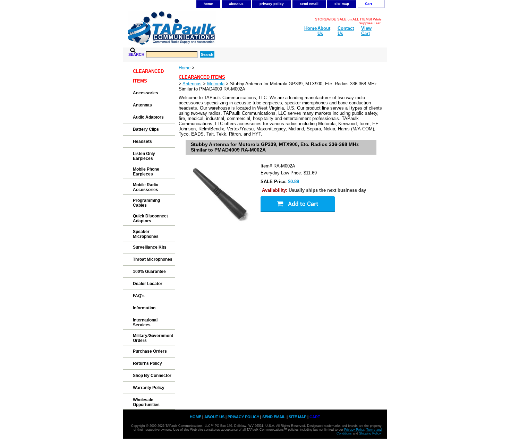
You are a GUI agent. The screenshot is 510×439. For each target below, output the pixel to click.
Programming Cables (146, 203)
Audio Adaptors (148, 117)
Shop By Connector (152, 375)
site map (341, 4)
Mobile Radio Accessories (145, 187)
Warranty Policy (148, 387)
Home (184, 67)
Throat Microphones (152, 259)
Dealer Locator (147, 283)
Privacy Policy (354, 429)
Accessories (145, 93)
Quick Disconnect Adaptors (150, 218)
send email (309, 4)
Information (144, 307)
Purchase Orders (150, 351)
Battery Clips (146, 129)
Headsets (142, 141)
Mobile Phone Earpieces (146, 172)
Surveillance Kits (150, 247)
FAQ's (139, 295)
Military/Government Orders (153, 338)
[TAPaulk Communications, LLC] (210, 29)
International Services (145, 322)
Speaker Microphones (146, 234)
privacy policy (272, 4)
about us (236, 4)
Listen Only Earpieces (144, 156)
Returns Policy (147, 363)
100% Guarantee (149, 271)
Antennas (192, 83)
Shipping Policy (370, 433)
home (208, 4)
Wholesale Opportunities (146, 402)
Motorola (215, 83)
